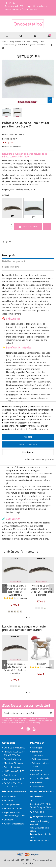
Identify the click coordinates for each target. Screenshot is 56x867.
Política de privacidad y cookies (39, 459)
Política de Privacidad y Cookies (33, 429)
